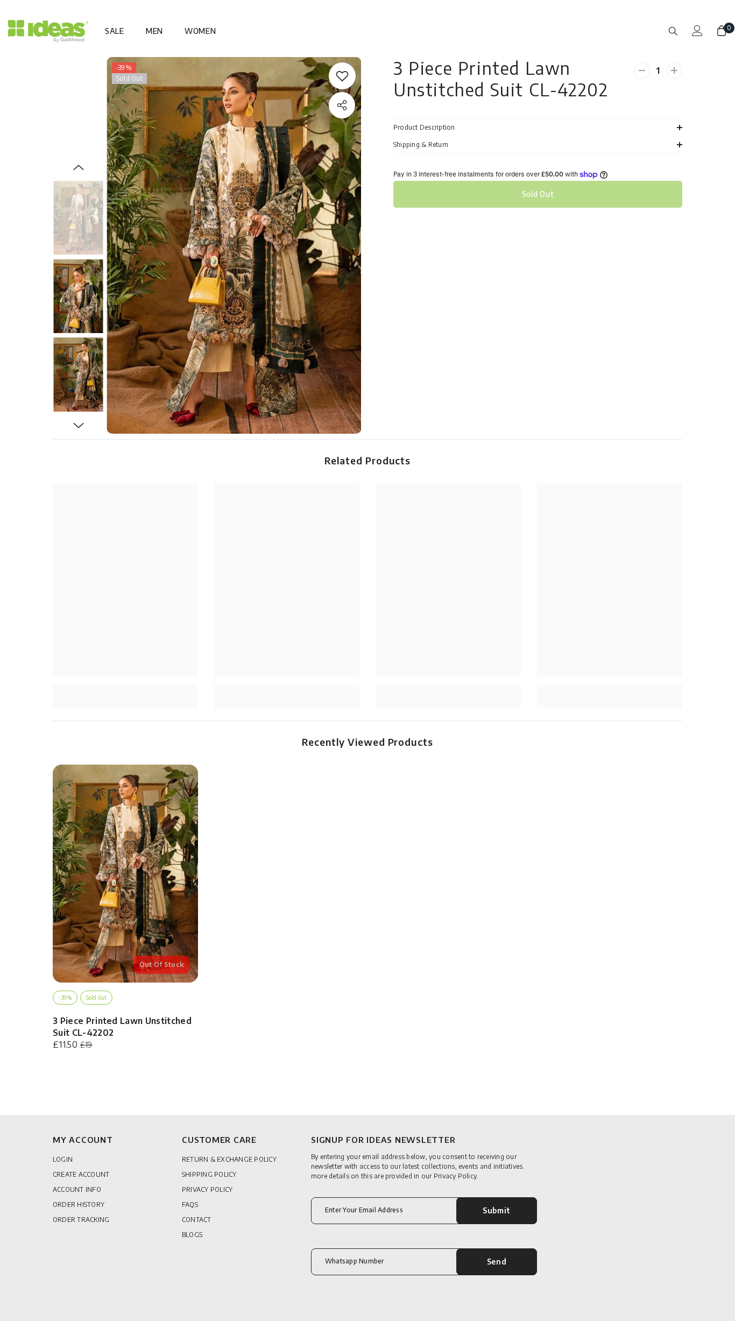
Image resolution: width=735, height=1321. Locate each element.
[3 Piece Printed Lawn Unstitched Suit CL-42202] (125, 874)
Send (497, 1261)
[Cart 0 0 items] (721, 30)
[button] (78, 167)
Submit (497, 1210)
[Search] (673, 31)
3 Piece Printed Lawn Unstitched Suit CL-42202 (122, 1026)
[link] (342, 75)
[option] (234, 245)
